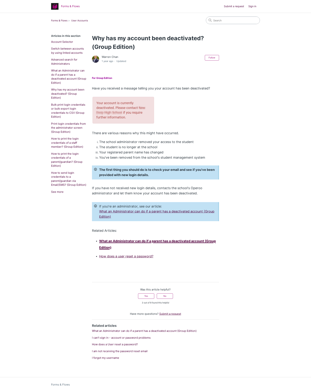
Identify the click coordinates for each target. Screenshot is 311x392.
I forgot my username (105, 357)
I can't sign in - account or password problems (121, 337)
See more (57, 191)
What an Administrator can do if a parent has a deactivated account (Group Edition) (68, 76)
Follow (212, 57)
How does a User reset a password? (115, 344)
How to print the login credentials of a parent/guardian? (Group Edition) (66, 160)
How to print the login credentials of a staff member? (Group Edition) (67, 142)
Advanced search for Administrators (64, 61)
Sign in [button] (252, 6)
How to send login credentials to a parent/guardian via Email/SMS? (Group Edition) (68, 179)
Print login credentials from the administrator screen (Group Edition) (68, 127)
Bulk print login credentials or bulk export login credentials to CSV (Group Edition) (68, 111)
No (164, 296)
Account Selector (62, 41)
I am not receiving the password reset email (120, 351)
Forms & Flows (59, 20)
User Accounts (79, 20)
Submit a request (234, 6)
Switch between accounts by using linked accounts (67, 50)
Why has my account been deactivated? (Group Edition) (67, 93)
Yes (146, 296)
